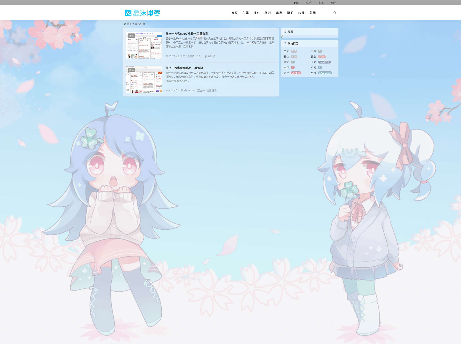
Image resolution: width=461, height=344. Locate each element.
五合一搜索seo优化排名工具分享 (187, 33)
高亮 (320, 2)
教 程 (268, 12)
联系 (308, 2)
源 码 (290, 12)
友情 (333, 2)
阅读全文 (272, 56)
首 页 (234, 12)
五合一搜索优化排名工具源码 (184, 67)
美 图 (313, 12)
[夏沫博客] (142, 12)
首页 (129, 23)
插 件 (257, 12)
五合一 (199, 56)
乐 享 (279, 12)
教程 (131, 36)
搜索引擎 (210, 56)
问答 (296, 2)
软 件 (301, 12)
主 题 (246, 12)
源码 (131, 70)
